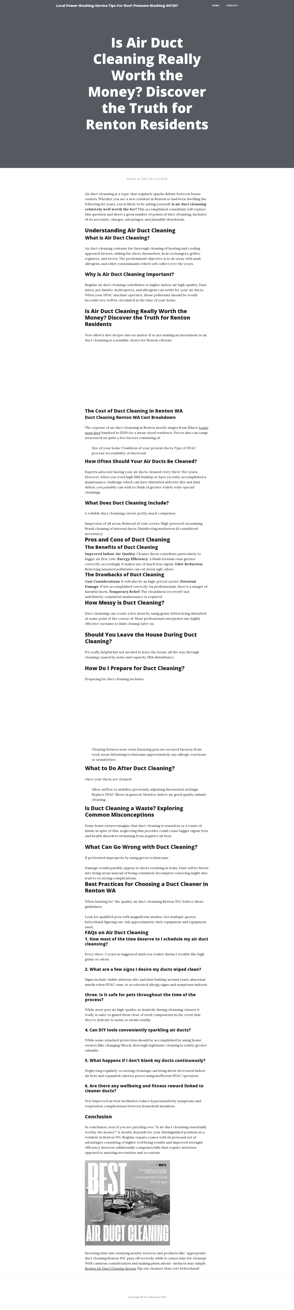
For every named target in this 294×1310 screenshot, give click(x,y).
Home (215, 5)
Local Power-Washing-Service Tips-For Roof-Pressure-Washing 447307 (117, 5)
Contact (232, 5)
